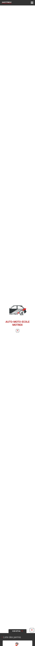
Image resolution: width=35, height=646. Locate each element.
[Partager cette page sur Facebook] (17, 331)
